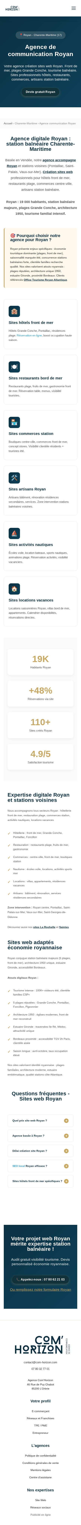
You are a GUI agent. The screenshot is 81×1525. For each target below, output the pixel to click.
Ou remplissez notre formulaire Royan (40, 1290)
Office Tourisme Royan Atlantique (45, 279)
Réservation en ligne (29, 335)
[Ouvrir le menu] (73, 8)
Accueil (8, 123)
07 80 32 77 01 (40, 1368)
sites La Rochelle (44, 927)
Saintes (64, 927)
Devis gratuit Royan (40, 91)
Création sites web (58, 172)
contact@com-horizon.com (40, 1362)
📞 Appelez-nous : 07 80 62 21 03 (40, 1279)
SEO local (18, 1165)
